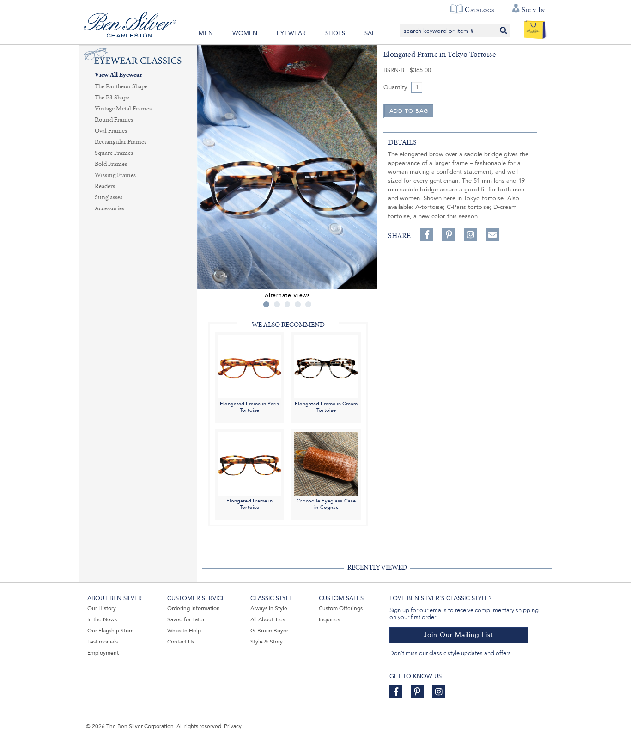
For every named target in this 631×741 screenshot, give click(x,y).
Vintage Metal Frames (123, 108)
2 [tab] (277, 304)
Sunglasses (108, 197)
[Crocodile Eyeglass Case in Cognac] (326, 463)
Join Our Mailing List (458, 635)
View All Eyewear (118, 75)
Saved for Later (186, 619)
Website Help (184, 630)
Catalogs (479, 9)
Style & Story (266, 641)
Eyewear (291, 33)
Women (245, 33)
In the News (102, 619)
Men (206, 33)
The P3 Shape (112, 97)
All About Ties (267, 619)
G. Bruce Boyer (269, 630)
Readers (105, 186)
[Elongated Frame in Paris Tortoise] (249, 365)
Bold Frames (111, 164)
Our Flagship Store (110, 630)
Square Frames (114, 153)
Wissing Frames (115, 175)
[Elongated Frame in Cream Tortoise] (326, 365)
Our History (101, 608)
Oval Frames (111, 131)
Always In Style (268, 608)
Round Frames (114, 119)
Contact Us (180, 641)
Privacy (233, 726)
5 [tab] (308, 304)
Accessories (109, 208)
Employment (103, 652)
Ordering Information (193, 608)
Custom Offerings (341, 608)
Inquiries (329, 619)
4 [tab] (298, 304)
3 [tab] (288, 304)
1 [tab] (266, 304)
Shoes (335, 33)
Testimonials (102, 641)
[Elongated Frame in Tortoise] (249, 463)
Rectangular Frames (120, 142)
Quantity (395, 87)
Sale (371, 33)
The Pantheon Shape (121, 86)
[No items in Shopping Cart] (534, 28)
